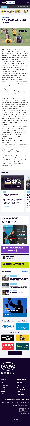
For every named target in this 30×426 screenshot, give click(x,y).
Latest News (5, 17)
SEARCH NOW (11, 250)
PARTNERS (4, 389)
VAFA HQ (3, 387)
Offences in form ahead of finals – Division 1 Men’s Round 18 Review (18, 286)
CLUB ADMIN (20, 387)
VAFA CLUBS (20, 386)
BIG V (2, 393)
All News (24, 271)
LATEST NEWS (5, 386)
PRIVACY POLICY (15, 423)
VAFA (4, 25)
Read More (6, 206)
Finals (4, 192)
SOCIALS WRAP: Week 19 (16, 293)
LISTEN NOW (9, 258)
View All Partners (15, 353)
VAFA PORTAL (20, 393)
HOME (3, 382)
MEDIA (3, 384)
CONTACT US (20, 394)
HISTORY (3, 391)
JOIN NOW (9, 266)
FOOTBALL (19, 382)
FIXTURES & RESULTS (22, 384)
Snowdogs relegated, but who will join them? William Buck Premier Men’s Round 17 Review (19, 279)
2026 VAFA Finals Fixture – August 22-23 (10, 195)
